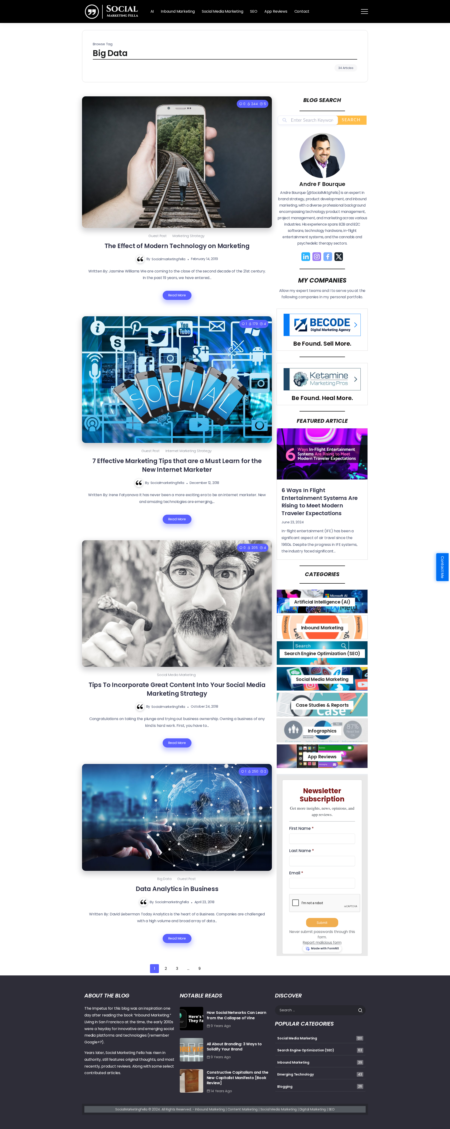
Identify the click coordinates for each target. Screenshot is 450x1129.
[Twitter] (338, 256)
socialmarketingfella (168, 259)
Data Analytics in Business (177, 888)
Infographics (322, 731)
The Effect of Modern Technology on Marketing (177, 246)
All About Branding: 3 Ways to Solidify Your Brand (234, 1046)
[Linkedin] (305, 256)
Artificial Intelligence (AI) (322, 602)
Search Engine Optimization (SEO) (322, 653)
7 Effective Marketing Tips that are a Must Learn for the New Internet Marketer (177, 465)
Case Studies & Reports (322, 705)
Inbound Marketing (322, 628)
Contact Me (442, 567)
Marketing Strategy (188, 236)
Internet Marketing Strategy (188, 451)
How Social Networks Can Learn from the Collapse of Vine (236, 1015)
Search (351, 120)
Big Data (164, 878)
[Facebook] (327, 256)
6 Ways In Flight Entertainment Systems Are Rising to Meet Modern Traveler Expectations (319, 502)
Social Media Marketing (176, 674)
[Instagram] (316, 256)
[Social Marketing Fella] (112, 11)
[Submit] (362, 1010)
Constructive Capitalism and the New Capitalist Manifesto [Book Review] (237, 1078)
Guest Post (157, 236)
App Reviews (322, 757)
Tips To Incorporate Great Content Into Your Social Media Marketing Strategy (177, 689)
